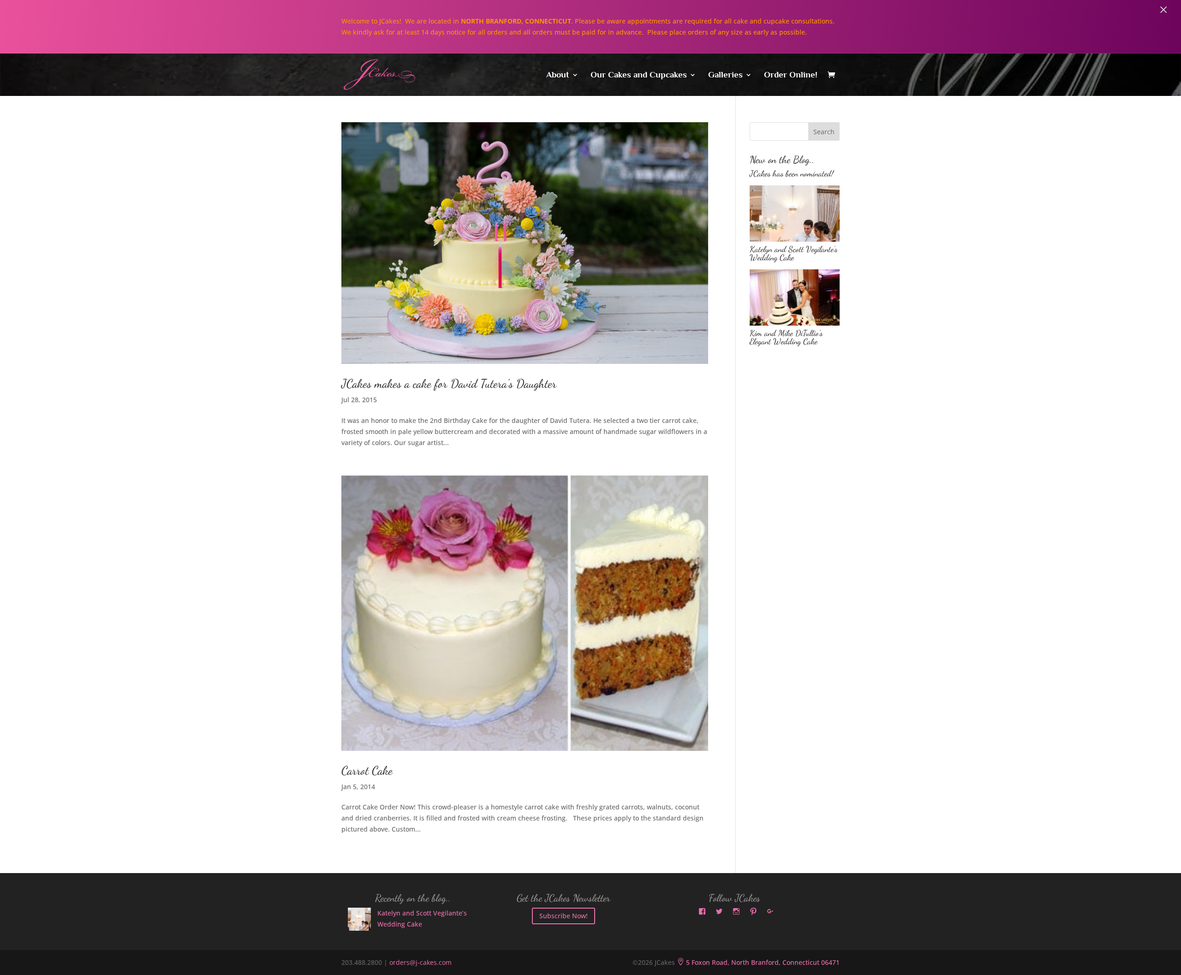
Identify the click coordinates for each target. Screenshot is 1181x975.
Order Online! (790, 75)
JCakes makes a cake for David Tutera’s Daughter (448, 383)
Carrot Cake (367, 770)
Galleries (725, 75)
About (557, 75)
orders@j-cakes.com (420, 962)
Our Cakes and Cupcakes (638, 75)
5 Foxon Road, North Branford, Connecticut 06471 (758, 962)
